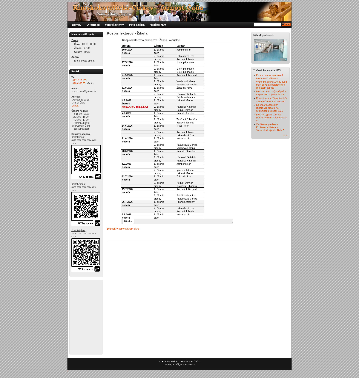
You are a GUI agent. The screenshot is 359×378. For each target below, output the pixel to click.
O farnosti (93, 24)
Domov (76, 24)
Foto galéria (137, 24)
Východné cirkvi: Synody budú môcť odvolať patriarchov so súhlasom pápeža (271, 85)
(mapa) (75, 105)
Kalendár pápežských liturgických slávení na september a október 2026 (269, 108)
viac (285, 135)
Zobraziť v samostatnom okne (123, 228)
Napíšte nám (158, 24)
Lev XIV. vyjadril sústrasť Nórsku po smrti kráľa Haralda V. (271, 117)
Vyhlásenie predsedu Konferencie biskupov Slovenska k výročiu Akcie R (270, 127)
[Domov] (139, 20)
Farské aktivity (114, 24)
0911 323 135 (80, 80)
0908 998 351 (80, 83)
